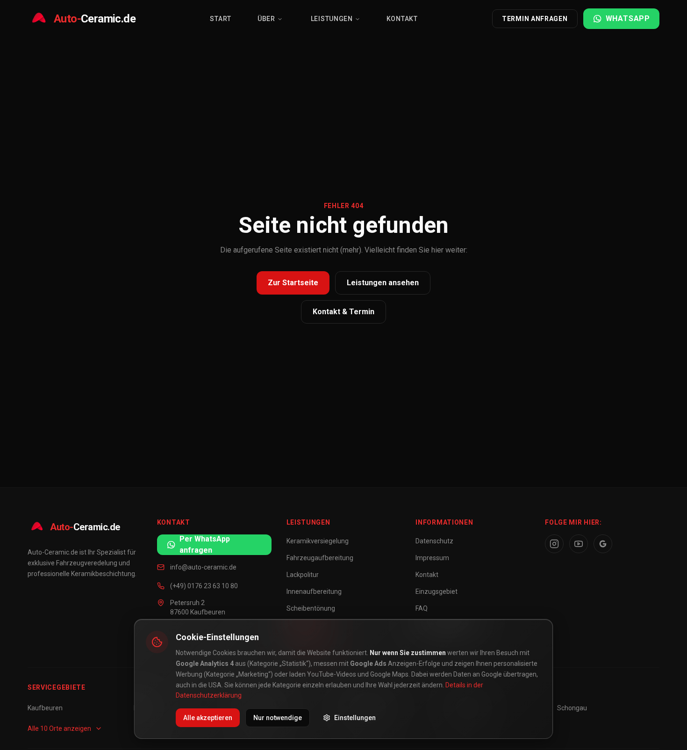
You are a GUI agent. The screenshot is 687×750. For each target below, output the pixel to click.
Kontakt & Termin (343, 311)
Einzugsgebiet (436, 591)
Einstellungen (355, 717)
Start (220, 18)
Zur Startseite (293, 282)
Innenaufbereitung (314, 591)
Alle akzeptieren (207, 717)
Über (266, 18)
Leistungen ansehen (383, 282)
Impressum (432, 558)
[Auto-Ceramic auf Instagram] (554, 543)
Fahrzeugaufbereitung (319, 558)
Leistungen (332, 18)
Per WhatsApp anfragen (204, 544)
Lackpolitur (302, 574)
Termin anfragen (535, 18)
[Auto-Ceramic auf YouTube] (578, 543)
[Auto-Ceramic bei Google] (603, 543)
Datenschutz (434, 541)
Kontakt (402, 18)
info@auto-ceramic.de (203, 567)
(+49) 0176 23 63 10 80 (204, 586)
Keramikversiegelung (317, 541)
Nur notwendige (277, 717)
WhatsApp (628, 18)
